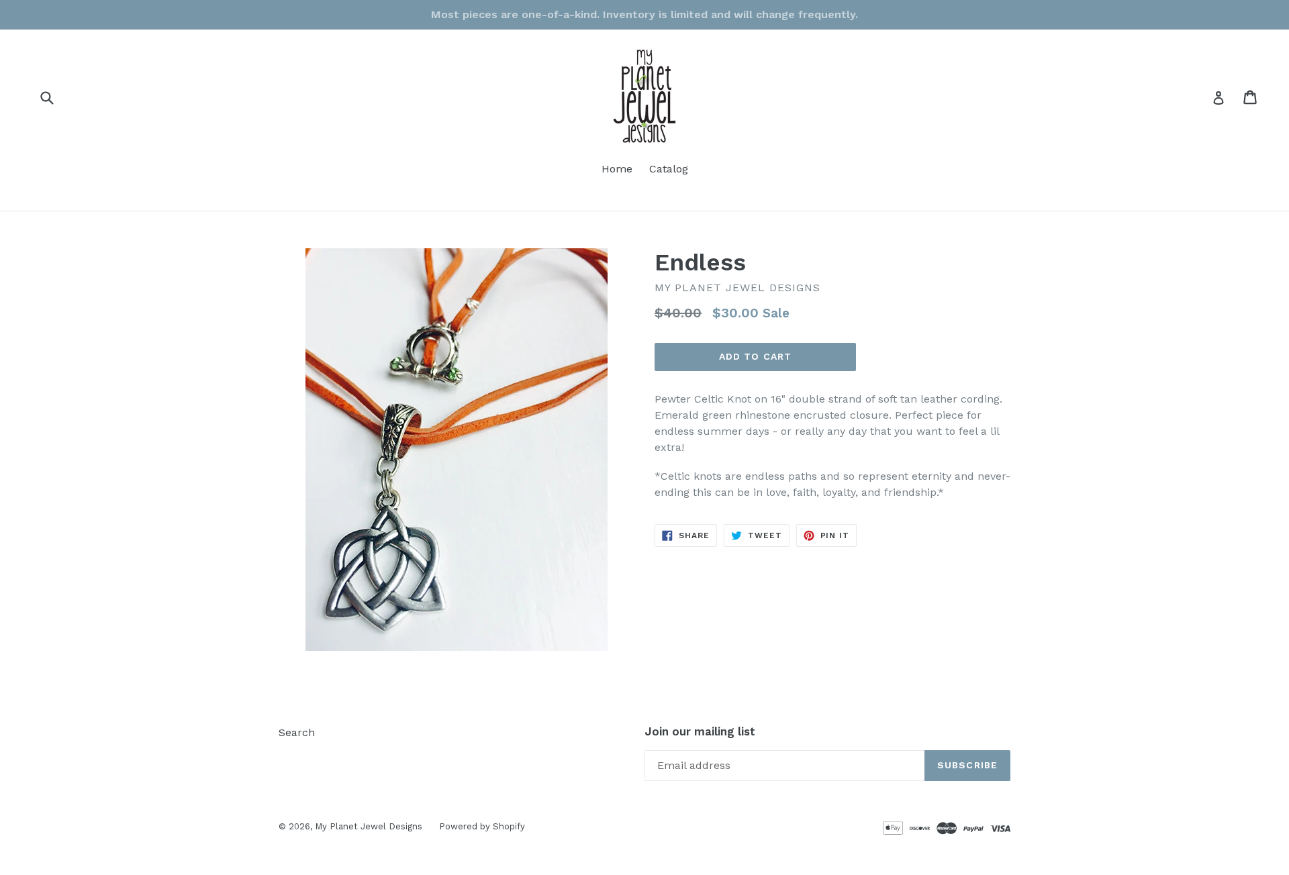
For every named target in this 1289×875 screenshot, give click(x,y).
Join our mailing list (699, 731)
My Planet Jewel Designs (368, 826)
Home (617, 168)
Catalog (668, 168)
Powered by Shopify (482, 826)
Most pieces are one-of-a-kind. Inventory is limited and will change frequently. (644, 14)
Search (297, 732)
